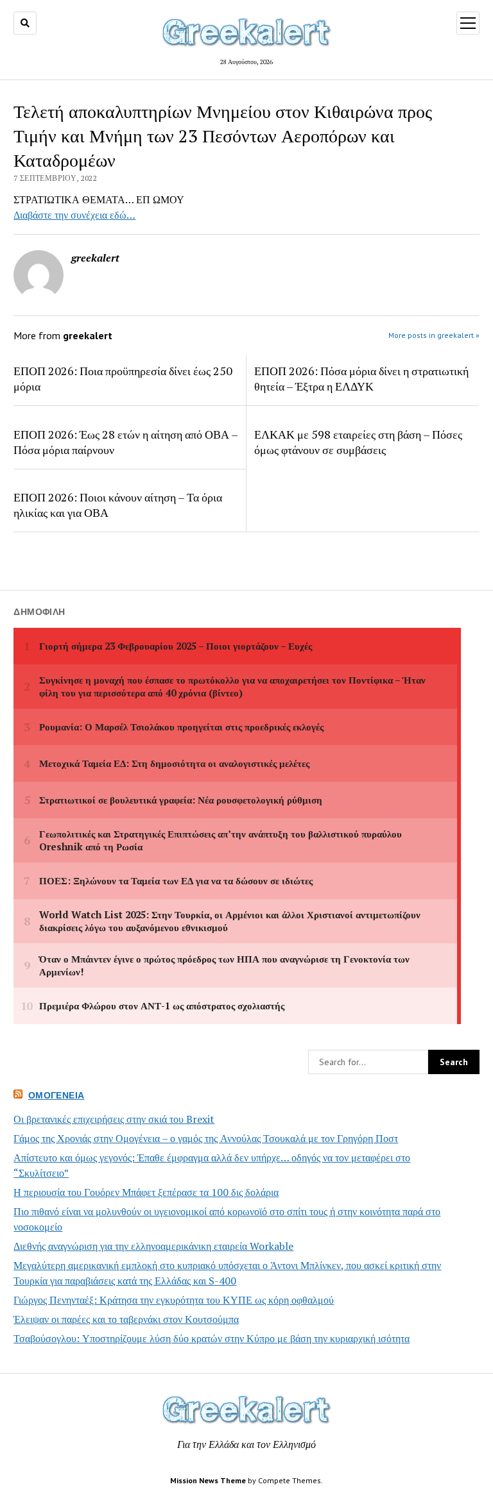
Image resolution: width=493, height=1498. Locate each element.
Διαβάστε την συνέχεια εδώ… (74, 215)
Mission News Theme (208, 1480)
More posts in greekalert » (434, 335)
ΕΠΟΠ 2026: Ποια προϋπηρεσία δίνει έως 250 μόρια (122, 378)
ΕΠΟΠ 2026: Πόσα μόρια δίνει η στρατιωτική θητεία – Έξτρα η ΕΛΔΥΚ (361, 378)
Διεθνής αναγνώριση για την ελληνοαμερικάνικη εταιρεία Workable (153, 1246)
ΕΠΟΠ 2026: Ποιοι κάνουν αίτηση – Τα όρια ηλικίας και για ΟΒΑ (117, 504)
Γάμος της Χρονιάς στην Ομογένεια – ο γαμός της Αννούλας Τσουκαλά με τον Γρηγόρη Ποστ (205, 1138)
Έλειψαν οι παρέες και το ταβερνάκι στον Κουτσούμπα (126, 1319)
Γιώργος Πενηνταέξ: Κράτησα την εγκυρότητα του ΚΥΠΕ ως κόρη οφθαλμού (173, 1300)
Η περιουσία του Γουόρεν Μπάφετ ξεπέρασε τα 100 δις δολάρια (146, 1192)
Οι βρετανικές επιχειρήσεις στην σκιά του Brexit (113, 1119)
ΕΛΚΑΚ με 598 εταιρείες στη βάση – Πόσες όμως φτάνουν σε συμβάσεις (358, 441)
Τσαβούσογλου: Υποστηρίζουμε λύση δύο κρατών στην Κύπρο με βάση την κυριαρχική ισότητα (211, 1338)
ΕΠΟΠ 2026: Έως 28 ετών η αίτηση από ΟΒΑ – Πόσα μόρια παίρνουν (125, 441)
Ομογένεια (56, 1095)
